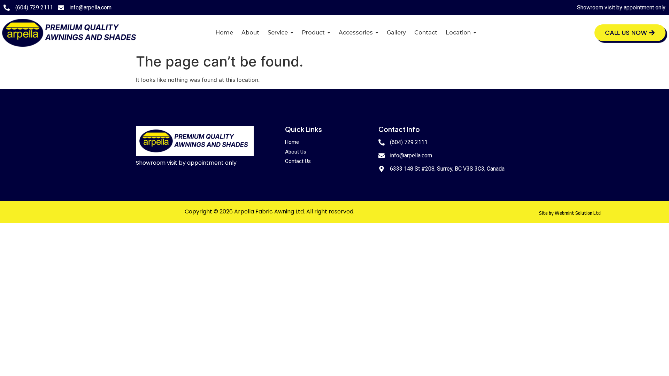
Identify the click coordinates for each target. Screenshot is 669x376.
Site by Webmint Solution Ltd (570, 213)
